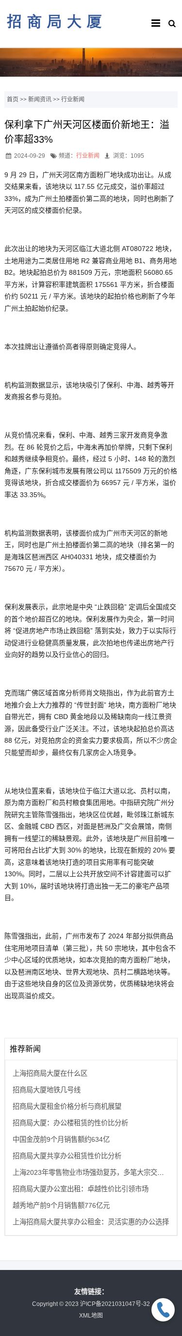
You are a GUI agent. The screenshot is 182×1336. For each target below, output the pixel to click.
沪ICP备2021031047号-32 (115, 1304)
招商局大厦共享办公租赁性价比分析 (67, 1156)
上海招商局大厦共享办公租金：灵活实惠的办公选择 (91, 1222)
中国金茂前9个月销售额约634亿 (61, 1139)
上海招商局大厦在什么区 (50, 1073)
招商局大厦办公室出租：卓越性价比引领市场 (81, 1189)
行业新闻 (72, 99)
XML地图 (91, 1315)
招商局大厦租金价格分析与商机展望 (67, 1106)
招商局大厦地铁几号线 (47, 1090)
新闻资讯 (39, 99)
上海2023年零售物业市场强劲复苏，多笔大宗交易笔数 (95, 1172)
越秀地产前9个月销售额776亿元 (61, 1205)
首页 (12, 99)
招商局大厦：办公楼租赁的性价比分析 (70, 1123)
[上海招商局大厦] (53, 34)
